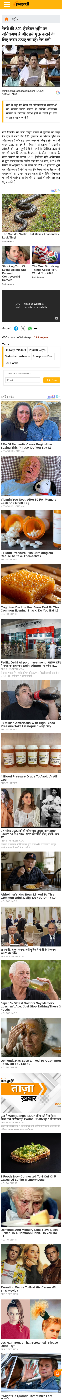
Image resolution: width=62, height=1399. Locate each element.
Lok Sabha (11, 363)
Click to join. (41, 337)
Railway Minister (15, 349)
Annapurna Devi (43, 356)
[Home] (6, 18)
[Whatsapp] (30, 330)
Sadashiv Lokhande (17, 356)
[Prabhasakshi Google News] (58, 93)
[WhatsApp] (55, 73)
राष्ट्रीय (15, 19)
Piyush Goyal (37, 349)
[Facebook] (55, 59)
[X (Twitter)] (55, 66)
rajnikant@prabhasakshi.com (18, 90)
